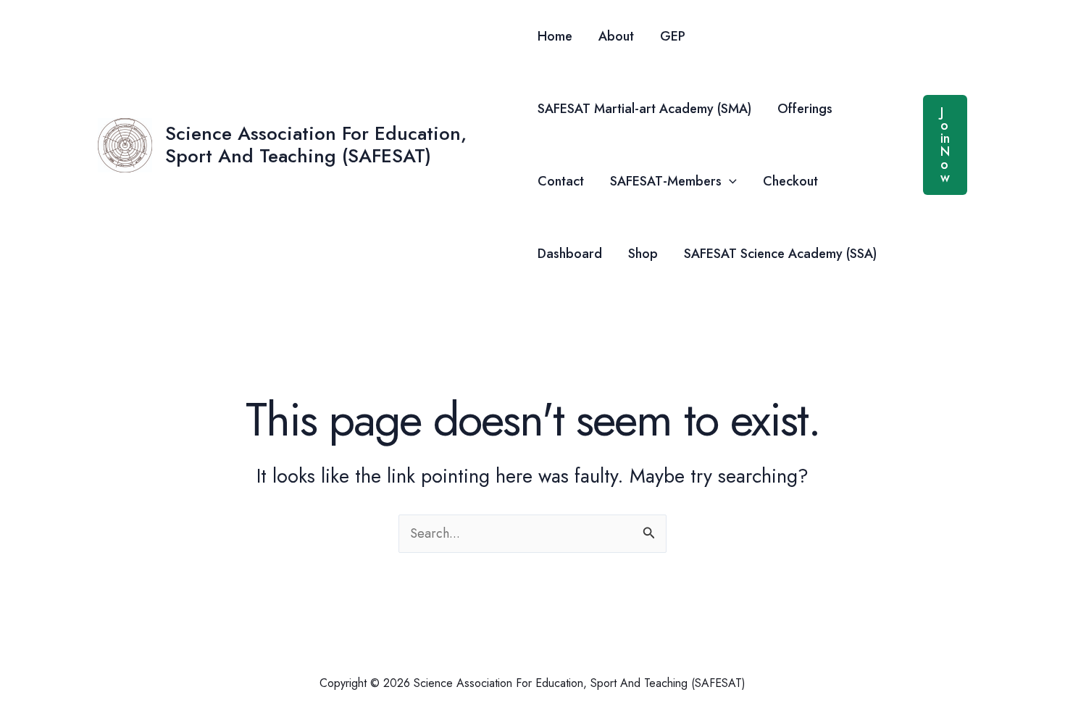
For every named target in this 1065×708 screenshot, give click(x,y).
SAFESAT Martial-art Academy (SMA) (644, 108)
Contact (561, 181)
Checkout (790, 181)
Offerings (804, 108)
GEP (672, 36)
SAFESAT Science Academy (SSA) (780, 253)
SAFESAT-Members (666, 181)
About (616, 36)
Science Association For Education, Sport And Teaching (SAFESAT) (316, 145)
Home (555, 36)
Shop (643, 253)
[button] (729, 181)
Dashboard (570, 253)
